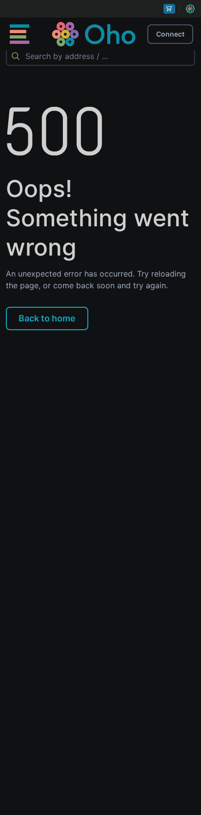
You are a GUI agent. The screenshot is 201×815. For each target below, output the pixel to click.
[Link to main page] (93, 34)
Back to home (47, 318)
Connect (170, 34)
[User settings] (190, 9)
